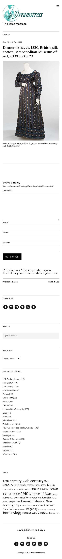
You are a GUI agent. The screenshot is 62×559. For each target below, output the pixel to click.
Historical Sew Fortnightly (13, 409)
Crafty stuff (8, 398)
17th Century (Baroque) (12, 379)
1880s (53, 489)
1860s (35, 489)
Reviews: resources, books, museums (18, 428)
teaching (51, 509)
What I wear (8, 454)
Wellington (50, 513)
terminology (12, 513)
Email (6, 233)
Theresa (26, 512)
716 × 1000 (18, 42)
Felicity (6, 405)
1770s (43, 485)
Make (5, 416)
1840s (22, 489)
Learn (5, 413)
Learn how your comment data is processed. (30, 273)
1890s (7, 494)
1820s (16, 489)
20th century (21, 485)
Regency (31, 509)
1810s (10, 489)
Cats (11, 498)
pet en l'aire (21, 509)
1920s (36, 494)
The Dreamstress (15, 24)
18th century (33, 480)
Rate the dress (9, 424)
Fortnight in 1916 (14, 502)
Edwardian (45, 497)
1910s (26, 493)
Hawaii (26, 501)
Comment (8, 190)
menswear (32, 505)
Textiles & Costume (11, 439)
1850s (28, 489)
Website (6, 243)
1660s (38, 485)
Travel (5, 446)
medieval (24, 505)
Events (6, 401)
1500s (31, 485)
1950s (6, 497)
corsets (35, 497)
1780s (51, 485)
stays (45, 509)
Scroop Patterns (9, 432)
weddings (39, 513)
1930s (46, 494)
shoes (40, 509)
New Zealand (46, 505)
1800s (5, 489)
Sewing (6, 435)
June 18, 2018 (8, 42)
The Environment (10, 443)
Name (6, 222)
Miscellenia (7, 420)
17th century (12, 481)
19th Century (8, 387)
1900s (16, 494)
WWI (57, 513)
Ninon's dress (10, 509)
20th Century (8, 390)
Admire (6, 394)
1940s (55, 494)
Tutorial (6, 450)
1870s (44, 489)
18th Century (8, 383)
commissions (22, 497)
